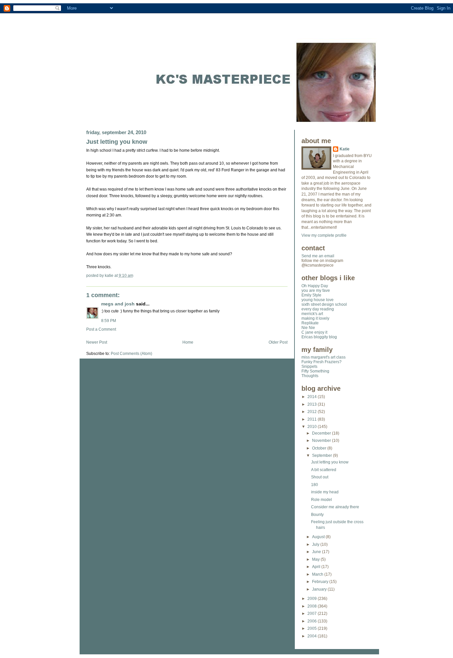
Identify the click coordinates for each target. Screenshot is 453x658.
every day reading (317, 309)
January (320, 589)
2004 (312, 636)
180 (314, 484)
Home (187, 342)
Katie (345, 149)
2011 (312, 419)
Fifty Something (315, 371)
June (317, 551)
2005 (312, 628)
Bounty (317, 514)
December (322, 433)
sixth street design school (324, 304)
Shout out (319, 477)
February (320, 581)
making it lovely (315, 318)
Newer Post (96, 342)
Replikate (310, 323)
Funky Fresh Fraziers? (321, 362)
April (316, 566)
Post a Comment (101, 329)
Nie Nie (308, 327)
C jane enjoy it (314, 332)
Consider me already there (335, 507)
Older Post (278, 342)
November (322, 440)
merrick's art (312, 313)
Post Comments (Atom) (131, 353)
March (318, 574)
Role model (321, 499)
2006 (312, 621)
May (316, 559)
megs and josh (118, 303)
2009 (312, 598)
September (322, 455)
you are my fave (315, 290)
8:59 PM (108, 320)
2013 (312, 404)
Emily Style (311, 295)
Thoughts (309, 375)
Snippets (309, 366)
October (319, 448)
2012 (312, 411)
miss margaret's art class (323, 357)
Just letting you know (116, 141)
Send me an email (317, 256)
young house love (317, 299)
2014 (312, 396)
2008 (312, 606)
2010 (312, 426)
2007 (312, 613)
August (319, 537)
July (316, 544)
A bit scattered (323, 469)
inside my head (325, 492)
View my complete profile (324, 235)
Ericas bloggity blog (319, 337)
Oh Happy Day (314, 286)
